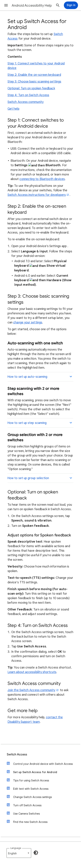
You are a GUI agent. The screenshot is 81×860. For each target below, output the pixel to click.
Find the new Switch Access (30, 822)
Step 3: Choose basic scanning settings (34, 81)
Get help (13, 109)
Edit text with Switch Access (30, 788)
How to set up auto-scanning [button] (27, 377)
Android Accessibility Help (32, 5)
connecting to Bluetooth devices (42, 179)
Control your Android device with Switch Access (43, 764)
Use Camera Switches (26, 813)
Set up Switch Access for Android (35, 772)
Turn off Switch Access (27, 805)
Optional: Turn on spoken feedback (31, 88)
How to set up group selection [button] (28, 478)
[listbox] (18, 853)
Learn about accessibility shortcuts (32, 672)
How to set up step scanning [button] (27, 423)
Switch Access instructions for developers (37, 195)
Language (15, 848)
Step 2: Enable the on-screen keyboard (34, 75)
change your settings (27, 322)
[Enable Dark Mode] (35, 852)
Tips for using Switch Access (31, 780)
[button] (6, 5)
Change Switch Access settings (32, 797)
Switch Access (17, 754)
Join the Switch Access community (31, 690)
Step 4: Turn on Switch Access (28, 95)
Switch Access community (26, 102)
